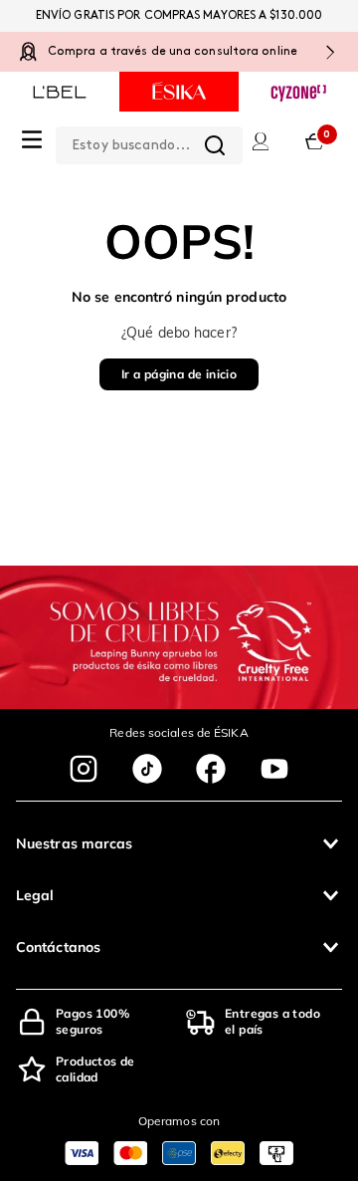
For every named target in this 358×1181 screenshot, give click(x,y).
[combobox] (149, 141)
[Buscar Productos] (215, 145)
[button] (179, 843)
